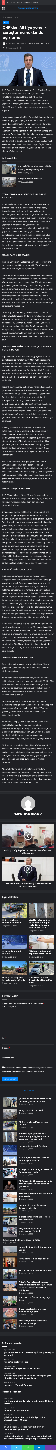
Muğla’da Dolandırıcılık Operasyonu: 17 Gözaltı (30, 1230)
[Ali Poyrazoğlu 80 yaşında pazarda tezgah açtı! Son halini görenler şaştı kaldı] (10, 1185)
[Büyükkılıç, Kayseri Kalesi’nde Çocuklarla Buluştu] (10, 1324)
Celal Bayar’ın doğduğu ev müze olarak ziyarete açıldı (34, 1159)
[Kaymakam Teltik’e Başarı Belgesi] (10, 1262)
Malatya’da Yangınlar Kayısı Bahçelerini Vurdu (13, 978)
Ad (4, 1038)
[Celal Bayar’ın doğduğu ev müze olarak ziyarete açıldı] (10, 1161)
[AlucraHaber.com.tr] (28, 8)
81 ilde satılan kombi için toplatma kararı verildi (40, 952)
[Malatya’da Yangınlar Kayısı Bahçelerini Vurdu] (14, 968)
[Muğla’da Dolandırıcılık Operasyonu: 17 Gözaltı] (10, 1232)
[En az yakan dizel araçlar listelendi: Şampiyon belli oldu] (10, 1173)
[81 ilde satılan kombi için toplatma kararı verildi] (41, 942)
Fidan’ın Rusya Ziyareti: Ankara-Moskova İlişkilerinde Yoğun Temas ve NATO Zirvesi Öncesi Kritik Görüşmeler (35, 1286)
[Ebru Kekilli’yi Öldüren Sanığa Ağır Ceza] (10, 1301)
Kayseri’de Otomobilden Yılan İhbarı (36, 1270)
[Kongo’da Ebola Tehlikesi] (9, 182)
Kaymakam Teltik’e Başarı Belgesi (35, 1258)
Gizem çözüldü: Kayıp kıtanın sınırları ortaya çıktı (32, 1310)
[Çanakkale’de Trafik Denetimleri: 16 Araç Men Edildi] (41, 968)
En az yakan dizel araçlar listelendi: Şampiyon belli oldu (35, 1170)
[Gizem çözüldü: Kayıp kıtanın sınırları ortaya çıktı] (10, 1312)
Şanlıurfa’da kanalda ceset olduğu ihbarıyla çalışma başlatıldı (35, 1100)
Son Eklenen (28, 1090)
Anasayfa (8, 17)
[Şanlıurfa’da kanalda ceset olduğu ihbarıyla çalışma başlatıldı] (9, 169)
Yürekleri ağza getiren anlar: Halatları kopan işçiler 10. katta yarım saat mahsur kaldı (39, 924)
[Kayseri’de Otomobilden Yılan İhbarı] (10, 1274)
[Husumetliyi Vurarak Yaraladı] (14, 942)
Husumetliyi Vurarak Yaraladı (11, 952)
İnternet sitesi (8, 1058)
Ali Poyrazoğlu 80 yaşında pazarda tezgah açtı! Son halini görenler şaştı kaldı (35, 1184)
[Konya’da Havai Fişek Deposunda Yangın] (10, 1251)
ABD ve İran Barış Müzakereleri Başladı (22, 2)
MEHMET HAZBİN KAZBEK (16, 44)
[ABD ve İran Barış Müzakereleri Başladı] (14, 910)
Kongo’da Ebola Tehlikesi (30, 178)
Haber (16, 17)
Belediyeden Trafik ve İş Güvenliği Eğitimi (22, 1240)
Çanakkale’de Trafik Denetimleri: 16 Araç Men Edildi (40, 980)
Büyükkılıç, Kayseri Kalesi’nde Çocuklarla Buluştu (33, 1322)
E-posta (6, 1048)
